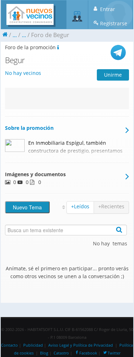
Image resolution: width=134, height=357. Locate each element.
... (15, 35)
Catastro (61, 353)
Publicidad (33, 345)
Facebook (88, 353)
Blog (44, 353)
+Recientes (111, 206)
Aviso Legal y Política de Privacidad (80, 345)
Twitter (114, 353)
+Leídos (80, 206)
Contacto (9, 345)
